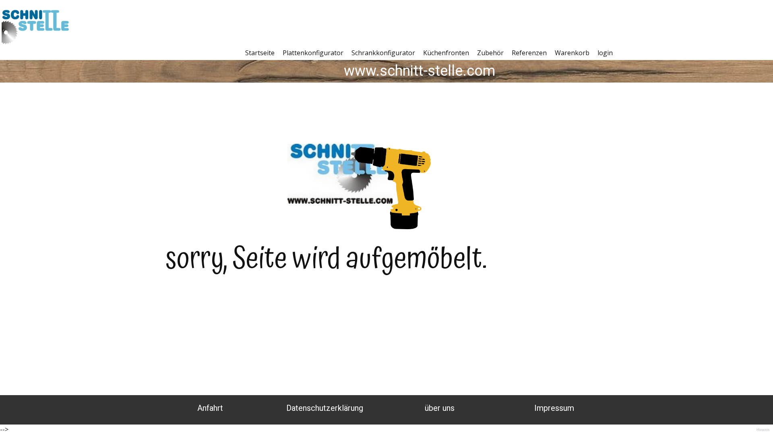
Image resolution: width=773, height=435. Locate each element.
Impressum (554, 408)
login (605, 52)
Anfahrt (210, 408)
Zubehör (490, 52)
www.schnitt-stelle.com (419, 70)
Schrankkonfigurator (383, 52)
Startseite (260, 52)
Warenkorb (572, 52)
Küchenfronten (446, 52)
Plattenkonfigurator (313, 52)
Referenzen (529, 52)
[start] (35, 29)
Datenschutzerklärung (324, 408)
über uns (440, 408)
